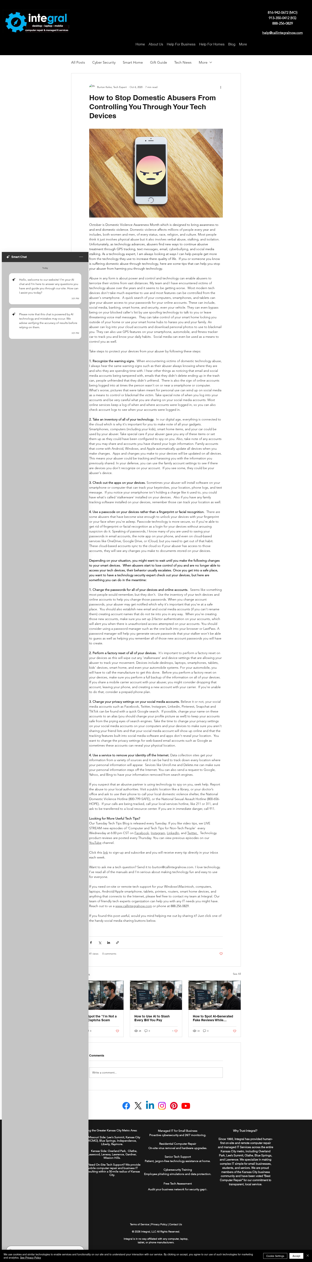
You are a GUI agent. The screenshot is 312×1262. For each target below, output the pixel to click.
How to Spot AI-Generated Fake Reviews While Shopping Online (213, 1018)
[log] (45, 753)
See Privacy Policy (30, 1257)
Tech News (183, 62)
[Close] (308, 1256)
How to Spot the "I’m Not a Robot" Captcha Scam (96, 1018)
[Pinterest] (174, 1106)
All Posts (78, 62)
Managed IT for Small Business (177, 1130)
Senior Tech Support (178, 1156)
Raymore (116, 1144)
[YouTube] (186, 1106)
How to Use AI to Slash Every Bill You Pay (152, 1018)
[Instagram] (162, 1106)
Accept (296, 1256)
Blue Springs (107, 1140)
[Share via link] (117, 942)
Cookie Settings (275, 1256)
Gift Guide (158, 62)
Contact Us (175, 1224)
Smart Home (133, 62)
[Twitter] (138, 1106)
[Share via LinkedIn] (108, 942)
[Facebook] (126, 1106)
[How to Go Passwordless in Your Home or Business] (97, 995)
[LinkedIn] (150, 1106)
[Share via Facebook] (91, 942)
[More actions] (220, 87)
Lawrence (118, 1154)
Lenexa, (106, 1154)
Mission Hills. (112, 1157)
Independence (126, 1140)
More (203, 62)
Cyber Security (104, 62)
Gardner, (130, 1154)
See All (237, 973)
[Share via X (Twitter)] (99, 942)
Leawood (94, 1154)
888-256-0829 (282, 23)
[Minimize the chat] (81, 257)
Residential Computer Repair (177, 1143)
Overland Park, (117, 1151)
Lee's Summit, (116, 1137)
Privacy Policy (159, 1224)
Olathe (131, 1151)
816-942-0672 (278, 12)
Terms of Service (139, 1224)
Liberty (105, 1144)
